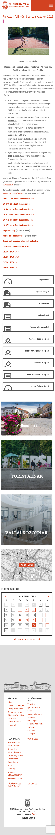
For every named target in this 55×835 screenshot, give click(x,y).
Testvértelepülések (14, 722)
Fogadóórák (44, 280)
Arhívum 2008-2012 (15, 775)
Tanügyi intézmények (15, 709)
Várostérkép (27, 565)
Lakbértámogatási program (37, 351)
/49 (8, 209)
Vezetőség (31, 704)
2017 (5, 220)
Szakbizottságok (14, 746)
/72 (8, 220)
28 (34, 625)
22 (40, 620)
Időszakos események (26, 639)
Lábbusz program (41, 362)
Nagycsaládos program (39, 339)
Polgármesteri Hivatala (19, 6)
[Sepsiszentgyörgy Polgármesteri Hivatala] (5, 9)
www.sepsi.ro (8, 185)
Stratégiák (31, 734)
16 (47, 615)
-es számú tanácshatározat (21, 209)
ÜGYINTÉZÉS (33, 739)
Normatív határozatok (39, 327)
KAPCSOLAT (33, 784)
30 (47, 625)
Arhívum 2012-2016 (15, 778)
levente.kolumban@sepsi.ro (13, 193)
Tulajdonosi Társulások (16, 715)
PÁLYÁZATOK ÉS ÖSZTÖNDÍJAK (14, 785)
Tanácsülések (13, 759)
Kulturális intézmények (16, 705)
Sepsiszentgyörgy (19, 4)
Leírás (10, 702)
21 (34, 620)
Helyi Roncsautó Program (38, 374)
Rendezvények (42, 315)
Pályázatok (32, 730)
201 (4, 214)
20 (27, 620)
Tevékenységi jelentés (35, 714)
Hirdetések (44, 303)
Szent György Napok (40, 386)
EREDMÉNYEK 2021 (11, 262)
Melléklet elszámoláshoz (14, 236)
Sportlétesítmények (15, 712)
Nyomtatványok (42, 291)
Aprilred (34, 814)
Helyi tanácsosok (14, 742)
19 (20, 620)
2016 (5, 209)
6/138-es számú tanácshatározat (20, 214)
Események (12, 725)
